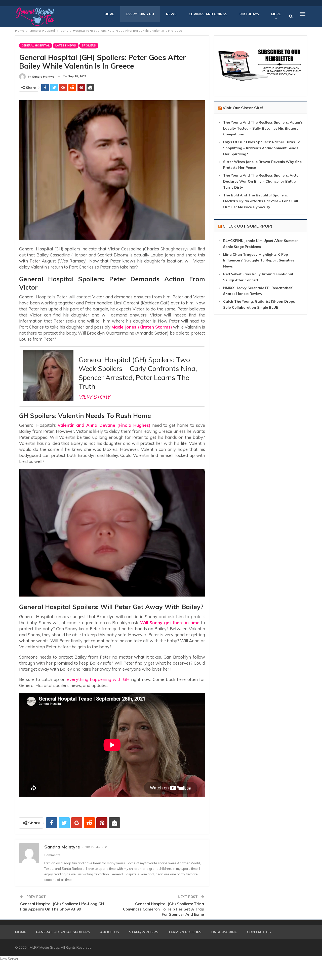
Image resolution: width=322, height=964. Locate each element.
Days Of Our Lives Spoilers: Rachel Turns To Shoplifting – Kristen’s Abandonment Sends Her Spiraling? (261, 148)
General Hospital (36, 45)
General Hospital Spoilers (63, 932)
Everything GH (140, 14)
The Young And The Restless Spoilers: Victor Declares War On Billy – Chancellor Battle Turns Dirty (261, 181)
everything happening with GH (98, 679)
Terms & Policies (184, 932)
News (171, 14)
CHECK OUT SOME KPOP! (247, 226)
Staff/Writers (143, 932)
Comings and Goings (208, 14)
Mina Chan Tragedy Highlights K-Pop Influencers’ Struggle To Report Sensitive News (258, 260)
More (276, 14)
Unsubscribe (224, 932)
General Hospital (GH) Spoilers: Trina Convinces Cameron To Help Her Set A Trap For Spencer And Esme (163, 909)
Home (109, 14)
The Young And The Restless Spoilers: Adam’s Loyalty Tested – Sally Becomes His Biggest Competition (263, 128)
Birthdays (249, 14)
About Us (109, 932)
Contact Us (259, 932)
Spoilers (89, 45)
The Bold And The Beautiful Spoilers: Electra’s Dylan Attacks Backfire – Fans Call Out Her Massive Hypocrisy (260, 201)
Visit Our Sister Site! (243, 107)
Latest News (65, 45)
